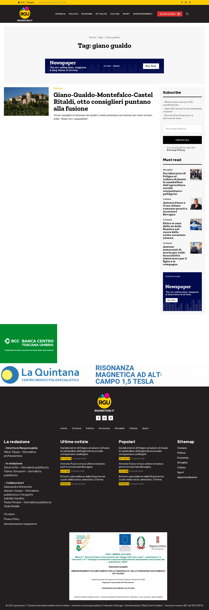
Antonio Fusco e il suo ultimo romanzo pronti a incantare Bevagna (175, 208)
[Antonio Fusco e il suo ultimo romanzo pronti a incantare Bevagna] (196, 204)
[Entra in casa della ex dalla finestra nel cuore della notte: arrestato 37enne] (196, 224)
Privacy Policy (176, 150)
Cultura (167, 199)
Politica (58, 88)
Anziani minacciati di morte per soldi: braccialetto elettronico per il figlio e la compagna (175, 255)
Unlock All (182, 140)
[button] (187, 13)
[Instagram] (186, 2)
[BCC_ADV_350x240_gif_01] (28, 362)
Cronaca (167, 220)
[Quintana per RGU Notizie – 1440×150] (104, 384)
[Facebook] (182, 2)
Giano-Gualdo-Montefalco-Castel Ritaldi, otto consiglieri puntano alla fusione (103, 101)
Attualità (168, 170)
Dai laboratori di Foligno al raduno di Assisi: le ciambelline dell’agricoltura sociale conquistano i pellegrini (174, 183)
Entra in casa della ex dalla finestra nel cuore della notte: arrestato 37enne (174, 230)
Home (92, 37)
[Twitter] (190, 2)
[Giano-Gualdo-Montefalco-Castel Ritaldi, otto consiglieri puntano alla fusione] (26, 101)
